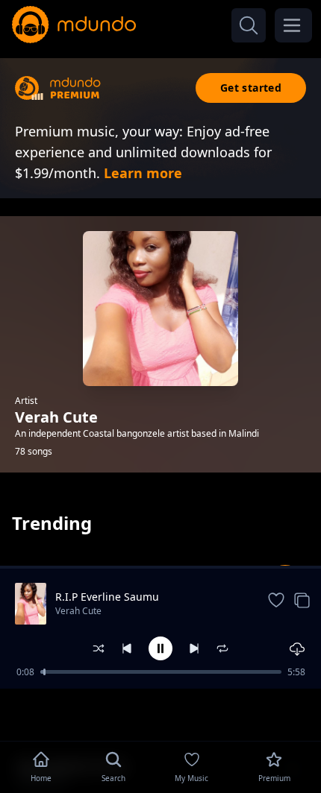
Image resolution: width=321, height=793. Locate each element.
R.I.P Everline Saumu (107, 597)
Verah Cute (78, 610)
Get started (250, 87)
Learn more (143, 173)
